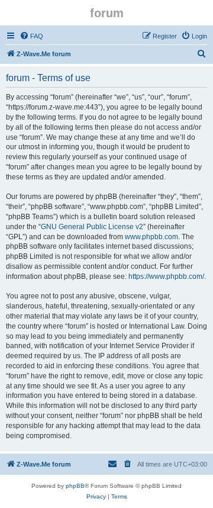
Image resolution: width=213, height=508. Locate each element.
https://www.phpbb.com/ (166, 276)
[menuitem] (31, 36)
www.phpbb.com (151, 237)
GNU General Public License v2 (92, 227)
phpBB (75, 486)
